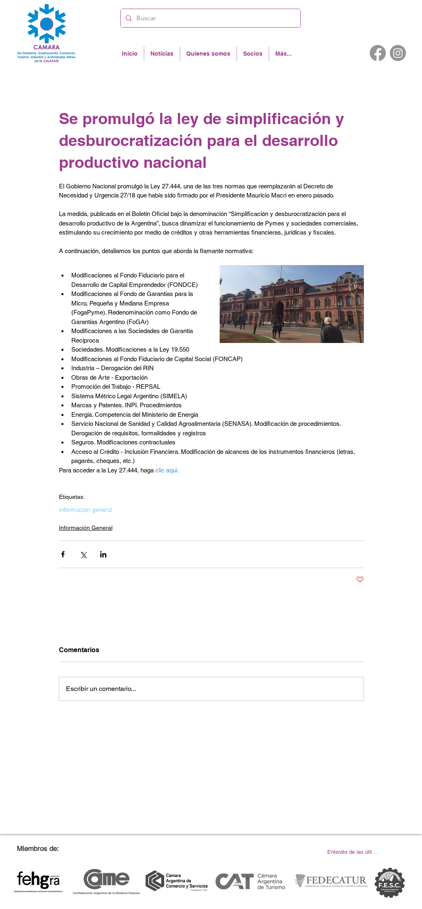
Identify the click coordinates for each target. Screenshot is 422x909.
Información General (86, 527)
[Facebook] (378, 53)
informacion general (85, 510)
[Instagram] (398, 53)
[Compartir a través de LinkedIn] (103, 554)
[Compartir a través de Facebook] (63, 554)
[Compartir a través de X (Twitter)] (83, 554)
